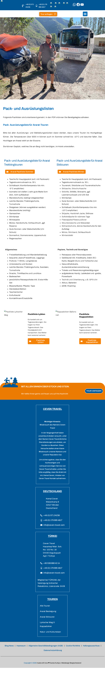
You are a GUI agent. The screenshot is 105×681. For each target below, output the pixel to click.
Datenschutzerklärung (53, 650)
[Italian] (64, 4)
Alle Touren (45, 606)
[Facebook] (78, 4)
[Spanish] (56, 7)
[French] (56, 4)
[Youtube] (82, 4)
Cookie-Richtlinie (73, 646)
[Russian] (52, 7)
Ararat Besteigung (48, 611)
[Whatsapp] (74, 4)
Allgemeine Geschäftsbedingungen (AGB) (46, 646)
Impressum (21, 646)
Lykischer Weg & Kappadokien (47, 624)
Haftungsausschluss (91, 646)
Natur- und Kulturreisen (50, 632)
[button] (85, 13)
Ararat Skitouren (47, 617)
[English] (52, 4)
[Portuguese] (68, 4)
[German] (61, 4)
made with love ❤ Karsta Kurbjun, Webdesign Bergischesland (59, 663)
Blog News (9, 646)
